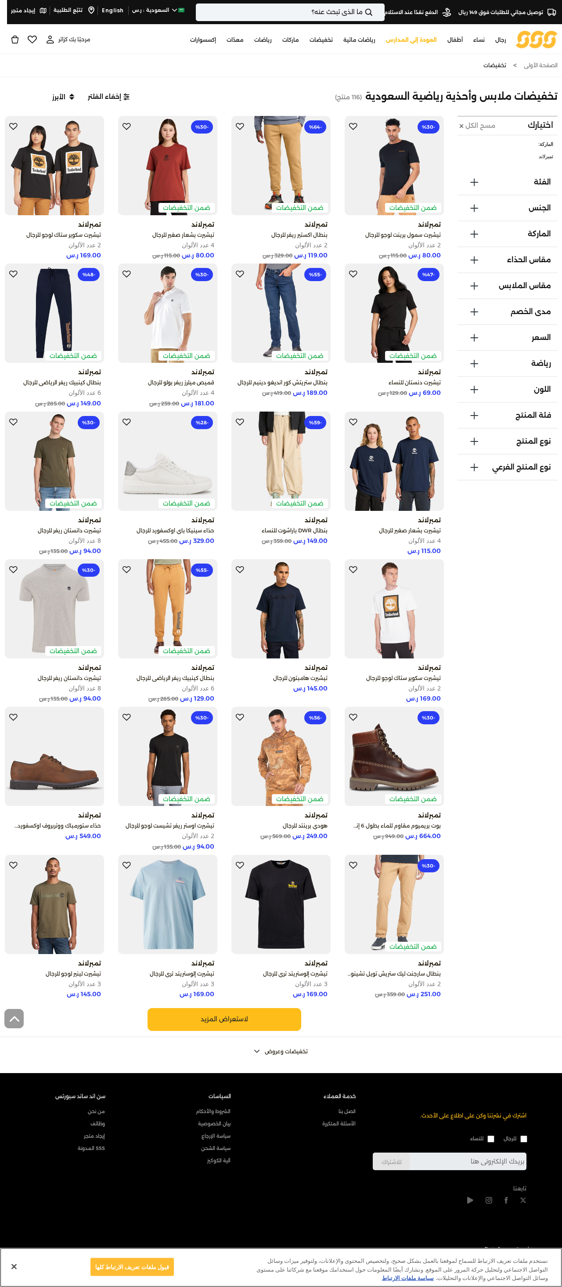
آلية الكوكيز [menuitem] (218, 1160)
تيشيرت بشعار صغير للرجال (183, 234)
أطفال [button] (455, 39)
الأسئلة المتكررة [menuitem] (339, 1124)
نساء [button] (479, 39)
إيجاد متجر (23, 10)
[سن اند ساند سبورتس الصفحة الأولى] (537, 39)
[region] (281, 1267)
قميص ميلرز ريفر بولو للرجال (181, 382)
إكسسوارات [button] (203, 39)
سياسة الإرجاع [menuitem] (216, 1136)
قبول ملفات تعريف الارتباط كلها (132, 1266)
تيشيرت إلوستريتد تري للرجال (295, 973)
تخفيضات (494, 65)
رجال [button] (500, 39)
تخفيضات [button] (321, 39)
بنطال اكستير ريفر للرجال (299, 234)
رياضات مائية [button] (359, 39)
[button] (109, 96)
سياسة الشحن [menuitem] (215, 1148)
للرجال (510, 1138)
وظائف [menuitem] (97, 1124)
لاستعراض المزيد (224, 1019)
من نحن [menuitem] (96, 1111)
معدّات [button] (235, 39)
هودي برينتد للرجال (305, 825)
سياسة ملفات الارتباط (408, 1278)
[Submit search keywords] (376, 12)
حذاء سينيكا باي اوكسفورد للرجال (175, 530)
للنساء (476, 1138)
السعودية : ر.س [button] (151, 10)
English (113, 10)
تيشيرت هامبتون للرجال (300, 678)
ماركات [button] (290, 39)
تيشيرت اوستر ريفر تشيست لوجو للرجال (170, 825)
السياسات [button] (220, 1096)
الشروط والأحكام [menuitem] (213, 1111)
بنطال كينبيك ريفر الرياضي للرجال (62, 382)
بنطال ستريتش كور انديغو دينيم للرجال (283, 382)
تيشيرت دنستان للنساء (415, 382)
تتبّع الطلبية (69, 10)
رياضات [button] (263, 39)
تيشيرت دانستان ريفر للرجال (69, 530)
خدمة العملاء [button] (340, 1096)
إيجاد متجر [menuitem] (94, 1136)
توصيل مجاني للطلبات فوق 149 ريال (501, 12)
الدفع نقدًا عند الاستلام (411, 12)
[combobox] (290, 12)
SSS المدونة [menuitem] (91, 1148)
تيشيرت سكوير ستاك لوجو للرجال (63, 234)
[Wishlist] (32, 39)
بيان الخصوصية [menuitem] (214, 1124)
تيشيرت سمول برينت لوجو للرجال (403, 234)
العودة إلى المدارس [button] (411, 39)
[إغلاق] (14, 1266)
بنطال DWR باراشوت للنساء (295, 530)
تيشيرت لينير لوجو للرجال (73, 973)
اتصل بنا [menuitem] (347, 1111)
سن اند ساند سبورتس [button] (80, 1096)
